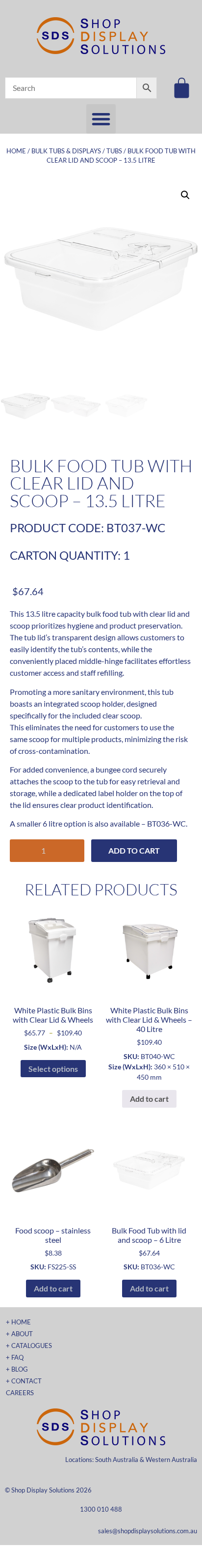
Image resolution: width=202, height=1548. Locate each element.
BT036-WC (166, 823)
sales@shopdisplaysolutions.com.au (147, 1531)
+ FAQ (15, 1357)
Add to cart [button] (149, 1098)
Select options (53, 1068)
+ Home (18, 1322)
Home (16, 151)
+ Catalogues (29, 1345)
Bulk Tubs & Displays (66, 151)
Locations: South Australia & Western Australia (131, 1459)
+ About (19, 1334)
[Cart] (181, 87)
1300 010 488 (101, 1509)
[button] (101, 119)
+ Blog (17, 1369)
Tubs (114, 151)
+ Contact (24, 1381)
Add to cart (134, 850)
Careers (20, 1393)
